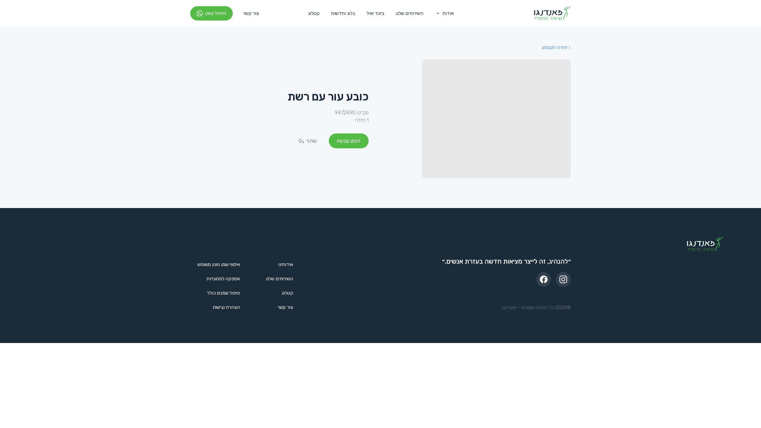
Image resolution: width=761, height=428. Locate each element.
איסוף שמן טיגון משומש (218, 264)
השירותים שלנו (409, 13)
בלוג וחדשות (343, 13)
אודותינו (285, 264)
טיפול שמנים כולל (223, 293)
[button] (443, 13)
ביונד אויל (375, 13)
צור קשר (251, 13)
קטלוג (314, 13)
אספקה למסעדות (223, 278)
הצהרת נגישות (226, 307)
